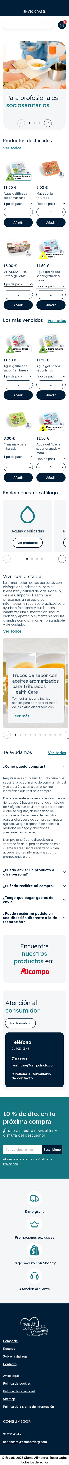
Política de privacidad (19, 1391)
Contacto (9, 1364)
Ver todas (57, 752)
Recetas (9, 1349)
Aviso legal (11, 1376)
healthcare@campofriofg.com (25, 1442)
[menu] (47, 25)
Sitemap (9, 1399)
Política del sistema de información (28, 1407)
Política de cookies (17, 1383)
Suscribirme (52, 1150)
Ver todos (12, 148)
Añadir (18, 222)
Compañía (10, 1341)
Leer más (20, 716)
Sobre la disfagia (15, 1356)
